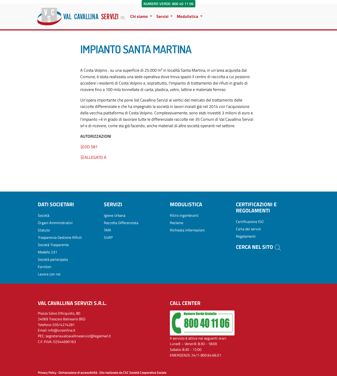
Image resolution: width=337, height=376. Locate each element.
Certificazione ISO (250, 221)
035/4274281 (63, 324)
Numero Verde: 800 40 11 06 (168, 3)
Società (43, 215)
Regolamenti (246, 236)
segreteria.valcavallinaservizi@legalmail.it (78, 336)
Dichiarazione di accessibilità (77, 372)
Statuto (44, 230)
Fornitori (44, 266)
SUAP (108, 237)
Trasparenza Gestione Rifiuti (60, 237)
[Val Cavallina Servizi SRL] (81, 16)
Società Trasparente (53, 244)
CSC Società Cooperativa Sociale (144, 372)
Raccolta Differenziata (121, 222)
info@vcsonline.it (61, 330)
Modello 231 (47, 252)
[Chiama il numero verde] (202, 322)
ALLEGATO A (95, 157)
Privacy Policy (47, 372)
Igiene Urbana (114, 215)
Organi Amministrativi (55, 222)
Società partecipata (53, 259)
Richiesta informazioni (187, 230)
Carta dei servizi (248, 229)
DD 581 (91, 147)
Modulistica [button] (188, 16)
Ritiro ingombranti (184, 215)
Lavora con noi (49, 274)
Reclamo (176, 222)
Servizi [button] (162, 16)
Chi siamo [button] (139, 16)
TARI (107, 230)
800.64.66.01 (211, 355)
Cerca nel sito (255, 247)
